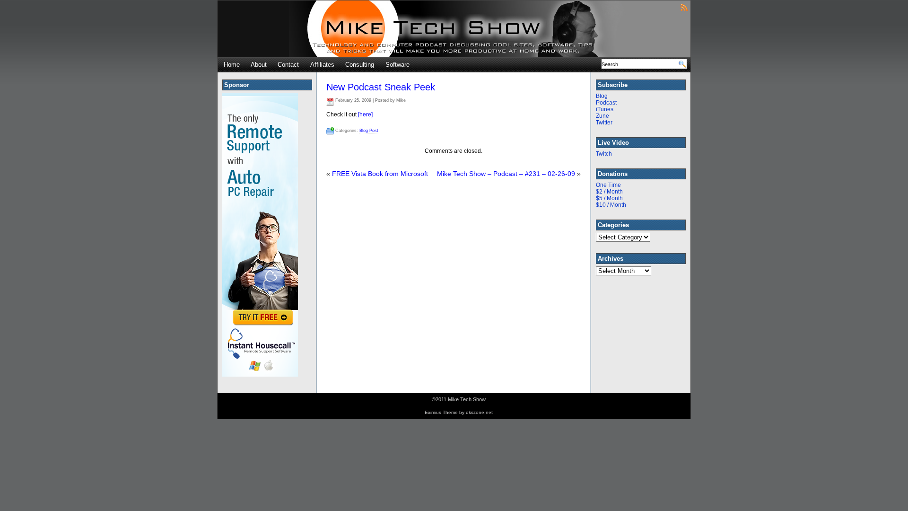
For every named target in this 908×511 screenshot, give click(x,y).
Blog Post (368, 130)
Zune (602, 116)
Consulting (359, 64)
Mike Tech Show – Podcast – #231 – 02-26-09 (506, 173)
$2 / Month (609, 191)
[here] (365, 114)
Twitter (604, 122)
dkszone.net (479, 412)
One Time (608, 185)
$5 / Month (609, 198)
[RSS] (684, 7)
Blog (602, 96)
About (259, 64)
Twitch (604, 153)
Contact (288, 64)
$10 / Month (611, 205)
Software (397, 64)
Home (232, 64)
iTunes (604, 109)
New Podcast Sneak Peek (380, 87)
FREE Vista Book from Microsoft (380, 173)
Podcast (606, 102)
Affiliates (322, 64)
